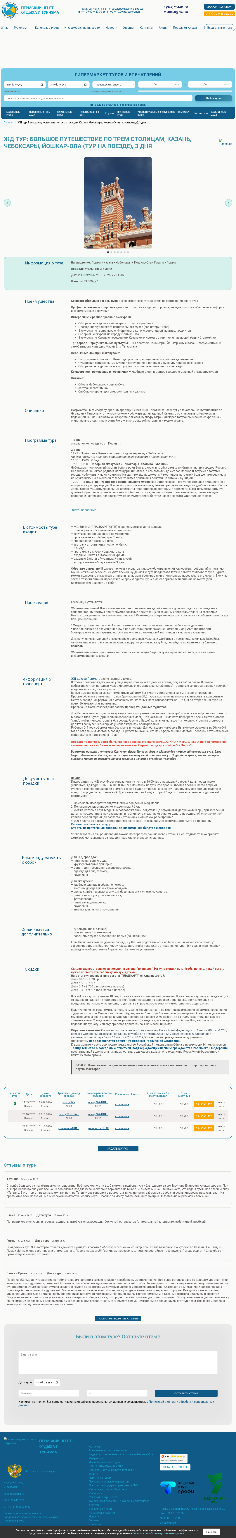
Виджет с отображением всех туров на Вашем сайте (121, 1454)
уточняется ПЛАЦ (68, 1128)
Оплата (93, 1473)
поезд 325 (69, 1102)
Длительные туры (64, 113)
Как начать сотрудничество (106, 1466)
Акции (163, 27)
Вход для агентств (219, 27)
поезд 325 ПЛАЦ (69, 1114)
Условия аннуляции (101, 1508)
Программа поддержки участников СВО (113, 1485)
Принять (211, 1531)
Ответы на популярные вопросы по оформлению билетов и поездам (121, 828)
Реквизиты (95, 1493)
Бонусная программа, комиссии (108, 1450)
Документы (96, 1458)
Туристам (20, 27)
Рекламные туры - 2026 (103, 1497)
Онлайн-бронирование (219, 14)
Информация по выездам (82, 27)
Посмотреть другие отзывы (118, 1318)
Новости (111, 27)
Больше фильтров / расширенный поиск (120, 104)
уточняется (122, 1104)
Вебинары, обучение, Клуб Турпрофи (111, 1469)
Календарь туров (47, 27)
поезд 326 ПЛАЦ (98, 1102)
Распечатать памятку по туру (91, 824)
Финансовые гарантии (102, 1512)
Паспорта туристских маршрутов (109, 1481)
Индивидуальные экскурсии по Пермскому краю (164, 113)
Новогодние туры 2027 (39, 113)
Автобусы (95, 1446)
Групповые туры (123, 113)
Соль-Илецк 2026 (218, 113)
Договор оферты (14, 1520)
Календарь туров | (13, 113)
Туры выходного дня (89, 113)
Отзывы (128, 27)
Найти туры (214, 98)
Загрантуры (201, 113)
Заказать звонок (219, 6)
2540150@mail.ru (14, 1493)
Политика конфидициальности (22, 1513)
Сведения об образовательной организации (31, 1517)
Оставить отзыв (186, 1393)
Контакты (146, 27)
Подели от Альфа (185, 27)
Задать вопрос (118, 1148)
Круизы (109, 113)
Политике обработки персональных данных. (159, 1533)
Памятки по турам (100, 1477)
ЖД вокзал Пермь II (85, 678)
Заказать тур (204, 1104)
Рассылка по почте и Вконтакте (108, 1489)
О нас (4, 27)
